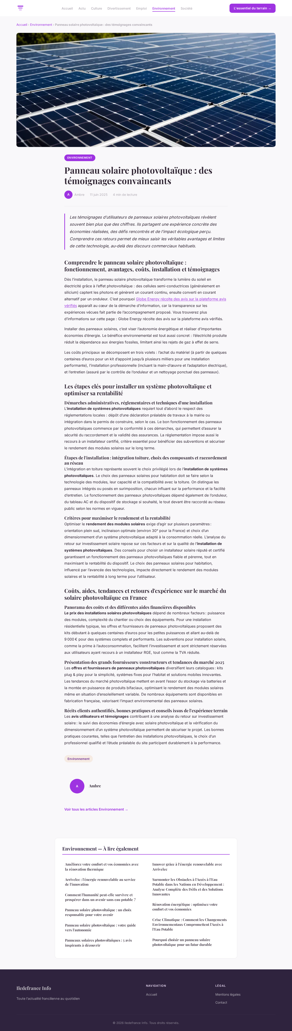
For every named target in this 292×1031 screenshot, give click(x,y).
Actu (82, 8)
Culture (96, 8)
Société (186, 8)
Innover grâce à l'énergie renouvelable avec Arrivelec (187, 866)
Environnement (163, 8)
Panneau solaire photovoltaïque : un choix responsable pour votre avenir (98, 912)
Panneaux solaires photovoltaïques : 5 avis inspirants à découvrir (98, 942)
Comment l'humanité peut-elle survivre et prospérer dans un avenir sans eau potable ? (100, 897)
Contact (221, 1002)
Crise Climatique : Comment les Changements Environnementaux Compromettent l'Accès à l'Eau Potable (189, 924)
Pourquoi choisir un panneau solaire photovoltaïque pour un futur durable (182, 942)
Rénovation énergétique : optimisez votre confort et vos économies (185, 906)
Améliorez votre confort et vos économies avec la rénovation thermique (101, 866)
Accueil (67, 8)
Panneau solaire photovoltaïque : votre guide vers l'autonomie (100, 927)
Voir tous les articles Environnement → (96, 809)
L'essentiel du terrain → (252, 8)
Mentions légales (227, 994)
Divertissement (119, 8)
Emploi (141, 8)
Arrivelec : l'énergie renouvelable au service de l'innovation (100, 882)
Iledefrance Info (33, 988)
